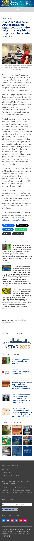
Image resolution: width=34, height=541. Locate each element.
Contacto (5, 469)
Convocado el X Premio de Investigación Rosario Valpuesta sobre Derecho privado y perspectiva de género (22, 384)
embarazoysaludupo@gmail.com (15, 220)
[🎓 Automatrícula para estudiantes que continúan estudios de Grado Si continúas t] (17, 440)
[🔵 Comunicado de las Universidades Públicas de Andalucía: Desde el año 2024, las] (27, 451)
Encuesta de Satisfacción (10, 475)
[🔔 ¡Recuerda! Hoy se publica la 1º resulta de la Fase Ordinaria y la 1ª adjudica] (27, 440)
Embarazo (18, 320)
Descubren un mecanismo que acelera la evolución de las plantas (21, 360)
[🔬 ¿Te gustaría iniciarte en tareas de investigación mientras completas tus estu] (17, 451)
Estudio (24, 320)
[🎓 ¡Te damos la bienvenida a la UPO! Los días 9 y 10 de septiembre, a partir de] (6, 440)
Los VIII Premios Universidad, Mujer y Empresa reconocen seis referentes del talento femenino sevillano (22, 412)
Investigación (7, 18)
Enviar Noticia (6, 472)
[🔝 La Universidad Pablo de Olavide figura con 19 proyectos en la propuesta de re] (6, 451)
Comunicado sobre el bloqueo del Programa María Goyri (21, 372)
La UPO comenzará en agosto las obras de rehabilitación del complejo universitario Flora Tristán (21, 398)
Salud (13, 322)
